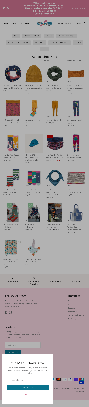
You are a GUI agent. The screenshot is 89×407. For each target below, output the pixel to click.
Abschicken (28, 387)
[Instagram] (29, 394)
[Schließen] (50, 357)
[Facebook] (26, 394)
